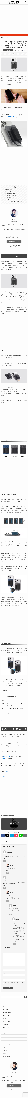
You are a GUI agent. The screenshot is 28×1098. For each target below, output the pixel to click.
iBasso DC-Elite (7, 756)
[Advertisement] (14, 19)
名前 (4, 968)
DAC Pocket (9, 742)
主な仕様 (9, 199)
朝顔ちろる (9, 852)
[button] (3, 835)
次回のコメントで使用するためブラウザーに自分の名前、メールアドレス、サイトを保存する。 (14, 983)
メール (4, 973)
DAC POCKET (10, 117)
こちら (6, 771)
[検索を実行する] (25, 997)
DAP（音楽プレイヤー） (8, 1009)
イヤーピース (6, 1015)
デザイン (9, 191)
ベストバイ (5, 1042)
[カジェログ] (14, 2)
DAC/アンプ (5, 1006)
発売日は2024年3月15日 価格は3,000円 (14, 201)
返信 (5, 861)
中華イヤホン (6, 1047)
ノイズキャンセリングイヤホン (10, 1036)
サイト (4, 978)
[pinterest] (13, 1090)
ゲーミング (5, 1030)
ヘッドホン (5, 1039)
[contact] (19, 246)
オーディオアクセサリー (7, 50)
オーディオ (5, 1018)
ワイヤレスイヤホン (7, 1045)
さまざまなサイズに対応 (13, 195)
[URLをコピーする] (25, 835)
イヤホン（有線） (7, 1012)
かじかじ (12, 865)
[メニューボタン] (2, 2)
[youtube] (15, 1090)
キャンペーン (6, 1027)
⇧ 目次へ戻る (4, 721)
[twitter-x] (11, 1090)
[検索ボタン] (26, 2)
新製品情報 (5, 1050)
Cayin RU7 (3, 758)
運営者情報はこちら (14, 241)
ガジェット (5, 1024)
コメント (5, 951)
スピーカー (5, 1033)
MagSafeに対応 (10, 197)
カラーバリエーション (12, 193)
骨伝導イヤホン (6, 1056)
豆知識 (4, 1053)
